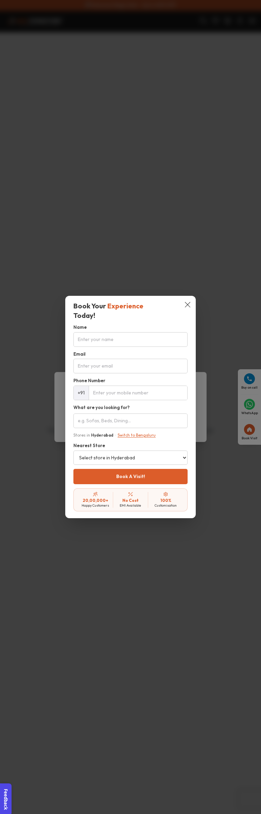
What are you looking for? (101, 407)
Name (80, 327)
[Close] (187, 305)
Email (79, 354)
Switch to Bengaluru (137, 435)
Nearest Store (89, 445)
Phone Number (89, 380)
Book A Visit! (130, 476)
